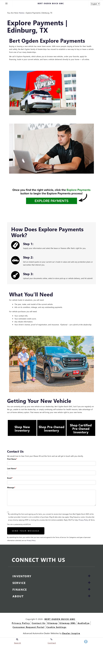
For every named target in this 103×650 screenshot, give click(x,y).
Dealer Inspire (71, 633)
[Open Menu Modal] (6, 3)
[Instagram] (82, 560)
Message (11, 487)
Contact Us (38, 623)
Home (21, 13)
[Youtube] (88, 560)
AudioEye (84, 623)
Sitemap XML (67, 623)
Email (10, 478)
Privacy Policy (83, 520)
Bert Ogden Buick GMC (60, 619)
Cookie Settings (56, 627)
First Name (12, 459)
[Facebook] (76, 560)
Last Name (12, 468)
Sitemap (52, 623)
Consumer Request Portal (29, 627)
